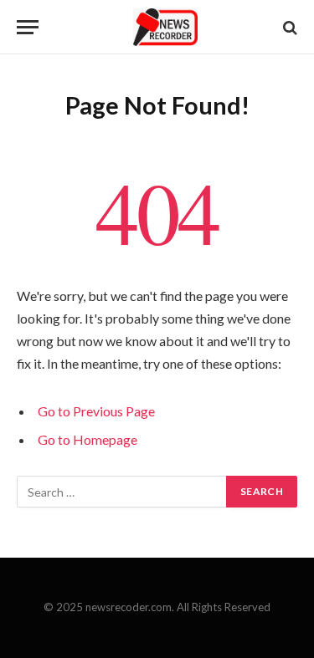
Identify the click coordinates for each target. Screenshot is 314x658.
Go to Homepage (87, 439)
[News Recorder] (165, 27)
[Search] (288, 27)
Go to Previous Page (96, 411)
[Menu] (28, 27)
